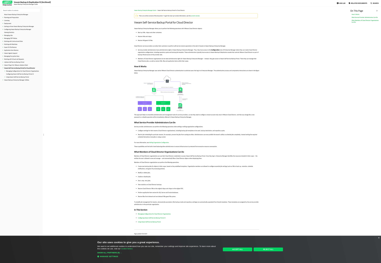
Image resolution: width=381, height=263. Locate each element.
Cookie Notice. (127, 249)
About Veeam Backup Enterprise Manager (16, 14)
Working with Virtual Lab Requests (14, 59)
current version (195, 16)
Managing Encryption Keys (11, 56)
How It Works (355, 14)
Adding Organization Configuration (159, 142)
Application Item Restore (11, 50)
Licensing (6, 20)
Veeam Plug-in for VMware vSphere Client (16, 65)
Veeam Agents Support (10, 53)
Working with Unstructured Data (13, 41)
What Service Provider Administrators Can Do (365, 17)
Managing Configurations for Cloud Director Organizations (22, 71)
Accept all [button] (237, 249)
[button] (157, 252)
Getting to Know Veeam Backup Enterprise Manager (19, 26)
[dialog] (190, 249)
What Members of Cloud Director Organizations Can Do (365, 21)
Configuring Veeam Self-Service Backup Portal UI (20, 74)
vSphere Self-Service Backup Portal (14, 62)
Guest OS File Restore (10, 47)
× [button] (379, 238)
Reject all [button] (268, 249)
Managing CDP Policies (10, 38)
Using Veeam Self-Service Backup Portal (17, 77)
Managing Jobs (8, 35)
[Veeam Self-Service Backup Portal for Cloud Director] (164, 93)
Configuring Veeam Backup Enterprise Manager (17, 29)
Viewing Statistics (9, 32)
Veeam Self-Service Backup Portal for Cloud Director (19, 68)
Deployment (7, 23)
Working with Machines (10, 44)
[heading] (196, 66)
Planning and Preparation (11, 17)
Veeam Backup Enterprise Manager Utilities (16, 80)
